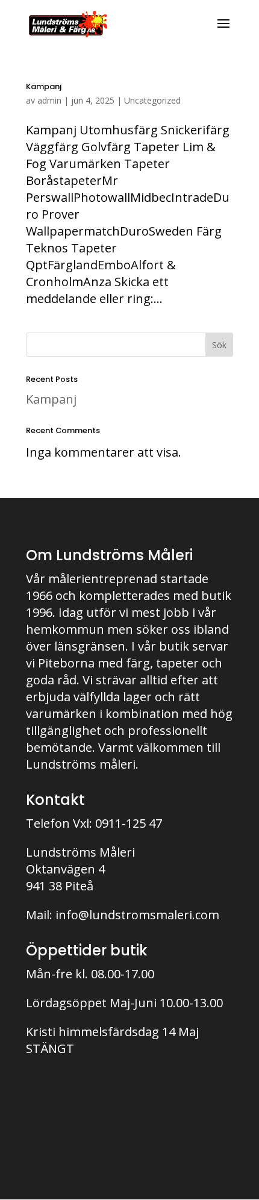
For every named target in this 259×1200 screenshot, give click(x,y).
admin (49, 100)
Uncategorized (152, 100)
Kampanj (43, 86)
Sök (219, 345)
